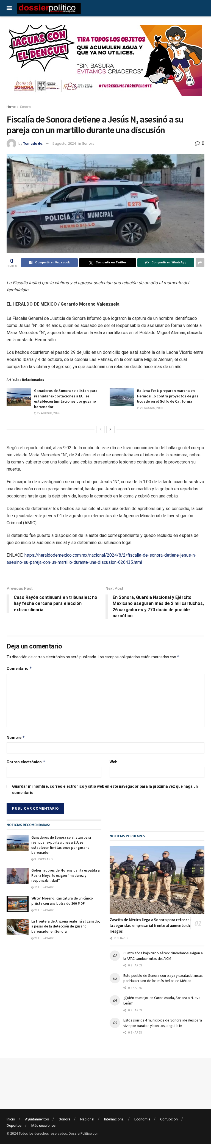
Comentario (19, 668)
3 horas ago (43, 859)
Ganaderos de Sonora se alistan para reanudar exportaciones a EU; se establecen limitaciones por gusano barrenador (66, 398)
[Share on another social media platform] (200, 262)
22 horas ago (44, 910)
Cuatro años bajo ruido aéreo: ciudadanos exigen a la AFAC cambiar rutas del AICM (162, 956)
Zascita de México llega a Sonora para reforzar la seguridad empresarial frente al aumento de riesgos (150, 925)
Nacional (87, 1119)
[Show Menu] (9, 8)
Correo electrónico (26, 761)
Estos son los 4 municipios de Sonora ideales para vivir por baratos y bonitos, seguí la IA (162, 1023)
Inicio (11, 1119)
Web (113, 762)
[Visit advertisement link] (105, 64)
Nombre (16, 737)
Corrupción (169, 1119)
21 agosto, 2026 (151, 407)
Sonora (25, 107)
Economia (142, 1119)
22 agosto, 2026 (48, 413)
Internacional (114, 1119)
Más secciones (43, 1125)
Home (11, 107)
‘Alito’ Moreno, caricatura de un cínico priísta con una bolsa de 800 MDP (62, 901)
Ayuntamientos (37, 1119)
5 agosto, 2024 (64, 143)
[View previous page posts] (100, 429)
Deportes (14, 1125)
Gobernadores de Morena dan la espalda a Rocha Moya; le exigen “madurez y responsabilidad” (65, 875)
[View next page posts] (110, 429)
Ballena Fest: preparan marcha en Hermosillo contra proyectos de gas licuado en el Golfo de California (167, 396)
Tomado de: (33, 143)
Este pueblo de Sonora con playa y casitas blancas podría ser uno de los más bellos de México (162, 978)
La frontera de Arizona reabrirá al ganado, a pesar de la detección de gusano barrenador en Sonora (65, 926)
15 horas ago (44, 887)
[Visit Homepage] (49, 8)
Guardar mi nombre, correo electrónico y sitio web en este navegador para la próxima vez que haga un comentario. (105, 789)
